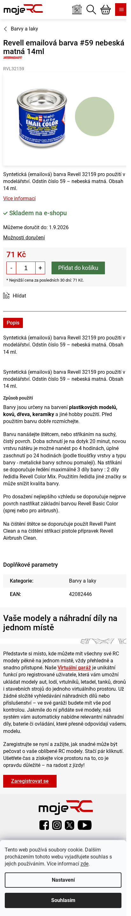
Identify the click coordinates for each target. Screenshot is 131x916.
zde (84, 864)
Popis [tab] (13, 323)
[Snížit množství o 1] (11, 268)
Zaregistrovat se (30, 781)
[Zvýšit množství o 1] (40, 268)
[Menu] (121, 9)
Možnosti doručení (24, 238)
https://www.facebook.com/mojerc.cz (44, 825)
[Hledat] (91, 9)
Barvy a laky (82, 581)
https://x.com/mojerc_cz (69, 825)
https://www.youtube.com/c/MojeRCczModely (85, 825)
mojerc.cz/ (57, 825)
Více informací (19, 198)
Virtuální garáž (74, 668)
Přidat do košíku (78, 267)
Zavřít (39, 296)
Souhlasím (63, 900)
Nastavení (63, 880)
